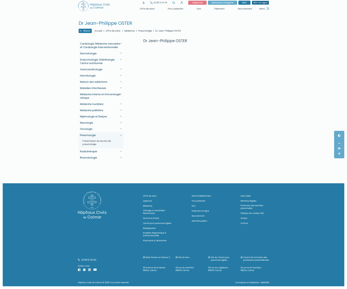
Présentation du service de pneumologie (96, 142)
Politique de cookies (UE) (252, 213)
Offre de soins (147, 8)
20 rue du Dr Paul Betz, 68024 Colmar (251, 269)
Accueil (98, 30)
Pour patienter (175, 8)
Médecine (147, 206)
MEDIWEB (265, 282)
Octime (244, 223)
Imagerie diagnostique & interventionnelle (154, 234)
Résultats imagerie (222, 2)
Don (199, 8)
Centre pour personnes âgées (157, 223)
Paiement (219, 8)
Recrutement (245, 8)
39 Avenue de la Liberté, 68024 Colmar (154, 269)
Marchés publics (199, 221)
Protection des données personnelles (252, 207)
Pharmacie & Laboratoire (155, 240)
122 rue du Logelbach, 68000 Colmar (218, 269)
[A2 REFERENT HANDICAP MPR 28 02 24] (143, 3)
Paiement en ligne (200, 211)
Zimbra (244, 218)
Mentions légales (248, 201)
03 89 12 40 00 (160, 2)
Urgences (197, 2)
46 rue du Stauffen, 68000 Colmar (185, 269)
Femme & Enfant (151, 218)
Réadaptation (149, 228)
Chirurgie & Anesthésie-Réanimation (154, 212)
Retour (86, 30)
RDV (244, 2)
